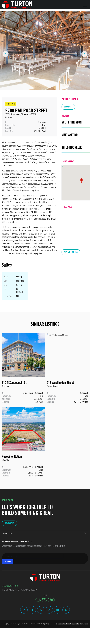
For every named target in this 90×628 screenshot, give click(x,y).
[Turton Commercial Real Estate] (45, 577)
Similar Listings (71, 252)
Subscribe (7, 561)
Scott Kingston (72, 122)
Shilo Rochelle (72, 147)
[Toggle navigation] (85, 4)
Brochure (68, 106)
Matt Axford (70, 135)
